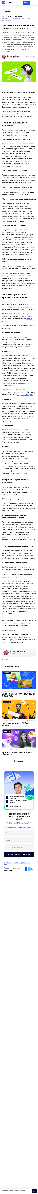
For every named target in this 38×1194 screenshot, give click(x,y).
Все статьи (17, 16)
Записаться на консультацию (19, 854)
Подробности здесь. (25, 395)
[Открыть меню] (35, 2)
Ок (34, 1191)
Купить (26, 2)
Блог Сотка (6, 16)
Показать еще (19, 761)
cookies (17, 1192)
